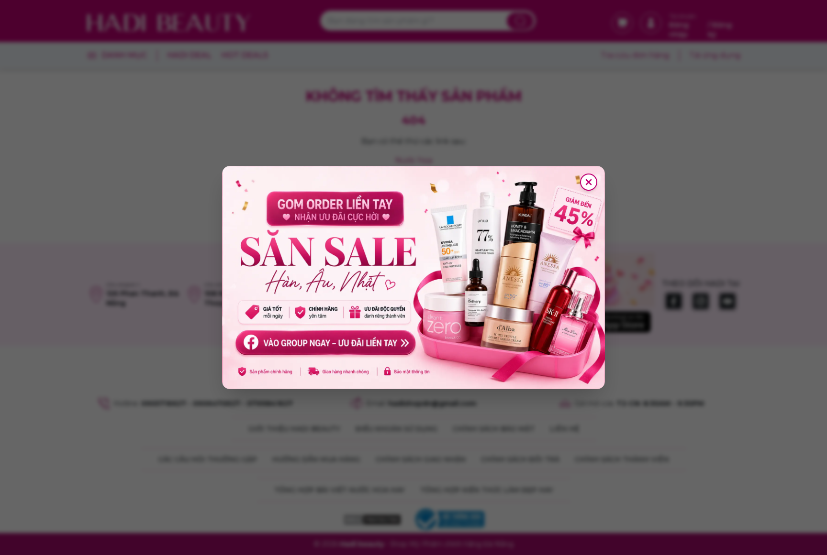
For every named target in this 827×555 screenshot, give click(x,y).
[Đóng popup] (588, 182)
